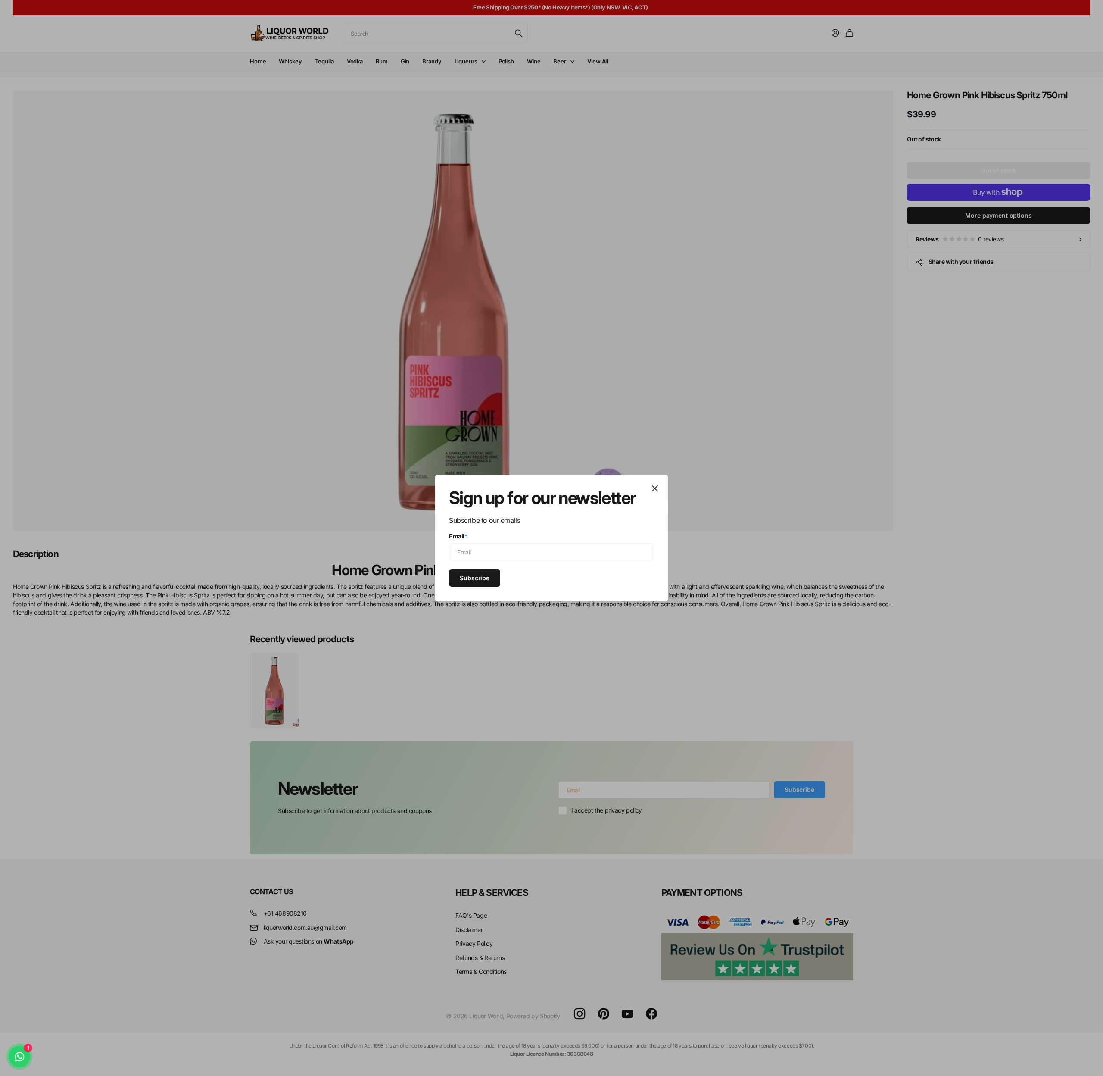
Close (655, 488)
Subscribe (474, 577)
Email (458, 536)
